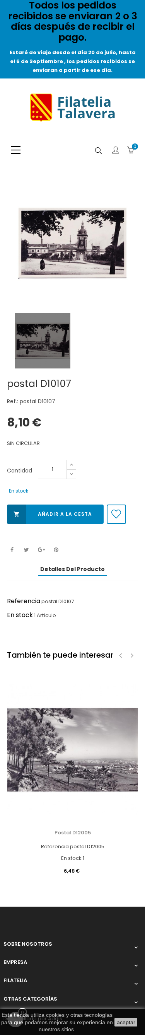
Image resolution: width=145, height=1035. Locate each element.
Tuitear (26, 550)
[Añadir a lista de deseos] (116, 514)
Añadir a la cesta (53, 514)
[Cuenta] (115, 150)
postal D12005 (73, 832)
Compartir (12, 550)
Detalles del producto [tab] (72, 569)
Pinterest (56, 550)
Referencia (23, 601)
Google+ (41, 550)
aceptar (126, 1022)
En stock (20, 614)
